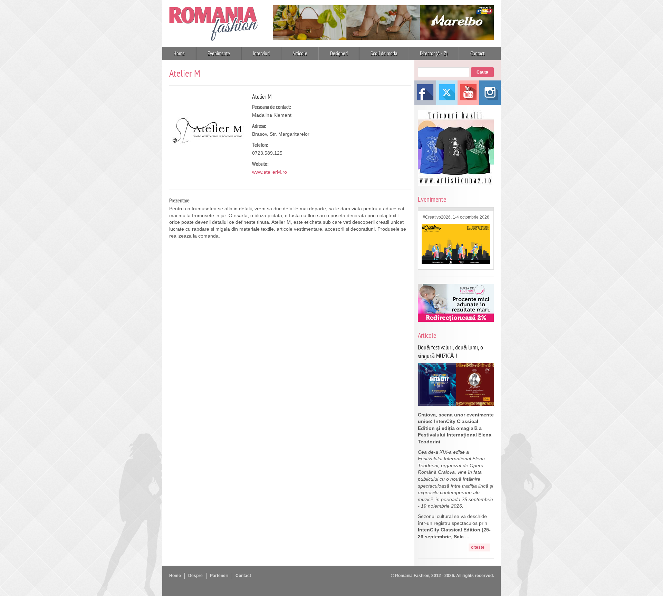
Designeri (339, 53)
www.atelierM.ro (269, 172)
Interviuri (261, 53)
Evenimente (219, 53)
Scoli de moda (384, 53)
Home (179, 53)
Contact (477, 53)
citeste (477, 547)
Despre (195, 575)
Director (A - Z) (434, 53)
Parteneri (219, 575)
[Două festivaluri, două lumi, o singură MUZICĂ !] (456, 404)
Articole (299, 53)
